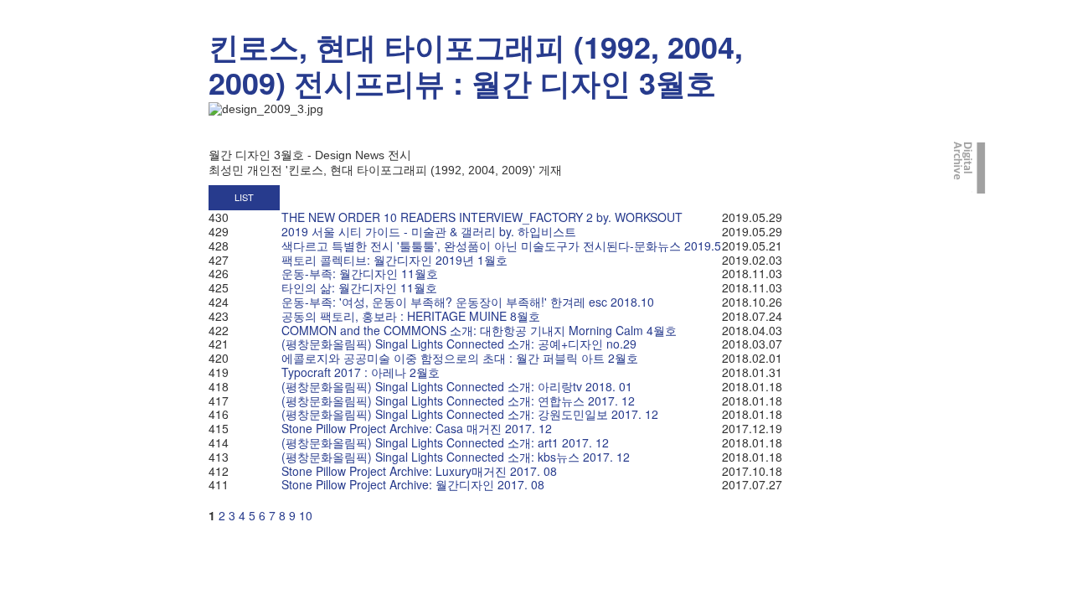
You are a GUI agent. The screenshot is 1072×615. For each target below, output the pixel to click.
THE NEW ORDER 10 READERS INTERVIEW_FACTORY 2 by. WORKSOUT (482, 217)
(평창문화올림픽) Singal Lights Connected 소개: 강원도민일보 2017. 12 (469, 414)
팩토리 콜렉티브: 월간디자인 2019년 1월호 (394, 259)
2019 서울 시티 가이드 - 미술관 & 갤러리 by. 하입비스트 (428, 231)
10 (305, 515)
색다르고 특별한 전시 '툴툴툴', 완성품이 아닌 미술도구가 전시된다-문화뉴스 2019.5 (501, 245)
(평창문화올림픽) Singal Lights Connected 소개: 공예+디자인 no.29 (458, 343)
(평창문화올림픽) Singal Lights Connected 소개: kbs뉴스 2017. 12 (455, 456)
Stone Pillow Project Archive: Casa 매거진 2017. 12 (416, 428)
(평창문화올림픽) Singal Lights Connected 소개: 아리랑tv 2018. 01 (456, 386)
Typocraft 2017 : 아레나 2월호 (360, 372)
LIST (244, 197)
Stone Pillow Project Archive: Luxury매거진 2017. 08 (419, 471)
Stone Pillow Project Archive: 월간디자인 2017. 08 (412, 484)
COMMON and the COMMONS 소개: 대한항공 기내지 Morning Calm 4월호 (479, 330)
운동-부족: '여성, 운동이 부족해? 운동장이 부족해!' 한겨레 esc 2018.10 (467, 301)
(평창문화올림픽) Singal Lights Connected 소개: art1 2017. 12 (445, 442)
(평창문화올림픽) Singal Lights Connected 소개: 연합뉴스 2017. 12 (458, 400)
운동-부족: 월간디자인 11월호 (359, 273)
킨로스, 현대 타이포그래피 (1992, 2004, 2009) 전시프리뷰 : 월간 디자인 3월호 (476, 64)
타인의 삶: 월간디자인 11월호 (359, 287)
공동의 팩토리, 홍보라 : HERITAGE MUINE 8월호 (410, 316)
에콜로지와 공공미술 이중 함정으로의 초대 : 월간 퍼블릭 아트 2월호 (459, 357)
